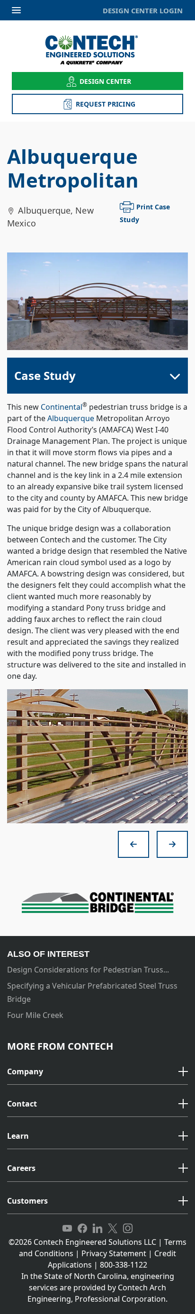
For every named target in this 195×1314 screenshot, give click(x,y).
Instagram (128, 1229)
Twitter (112, 1229)
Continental (61, 407)
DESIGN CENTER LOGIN (143, 10)
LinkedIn (97, 1229)
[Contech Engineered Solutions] (97, 50)
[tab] (97, 1072)
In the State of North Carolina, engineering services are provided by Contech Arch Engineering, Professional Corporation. (97, 1287)
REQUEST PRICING (105, 103)
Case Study (45, 375)
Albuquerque (70, 418)
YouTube (67, 1229)
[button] (97, 1072)
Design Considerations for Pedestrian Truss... (88, 969)
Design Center (106, 81)
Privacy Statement (113, 1253)
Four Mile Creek (35, 1015)
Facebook (82, 1229)
